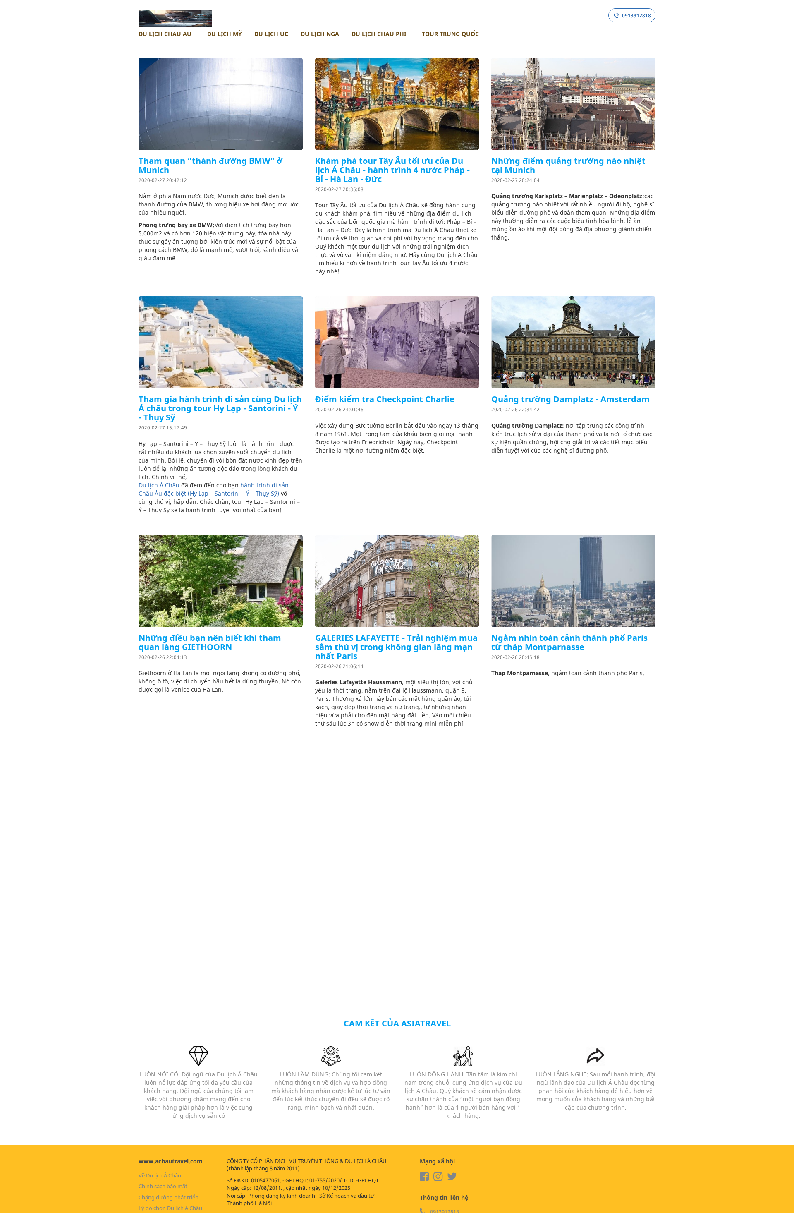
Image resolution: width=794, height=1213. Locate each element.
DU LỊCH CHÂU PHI (380, 34)
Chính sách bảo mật (163, 1186)
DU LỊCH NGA (320, 34)
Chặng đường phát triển (168, 1197)
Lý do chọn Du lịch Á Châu (170, 1208)
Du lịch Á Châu (159, 485)
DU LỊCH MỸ (224, 34)
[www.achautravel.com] (175, 16)
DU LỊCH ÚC (271, 34)
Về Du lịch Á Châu (160, 1175)
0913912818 (636, 15)
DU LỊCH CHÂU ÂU (166, 34)
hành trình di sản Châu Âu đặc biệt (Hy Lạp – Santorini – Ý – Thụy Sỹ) (214, 489)
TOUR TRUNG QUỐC (449, 34)
